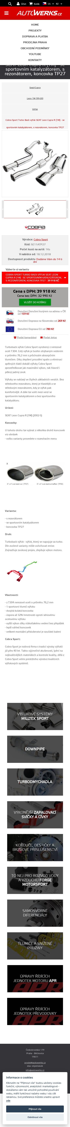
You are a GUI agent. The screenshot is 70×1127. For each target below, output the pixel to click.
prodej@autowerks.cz (35, 1062)
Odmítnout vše (35, 1117)
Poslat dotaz (50, 337)
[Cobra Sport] (35, 230)
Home (35, 24)
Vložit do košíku (35, 302)
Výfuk (35, 109)
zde (8, 1100)
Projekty (35, 30)
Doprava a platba (35, 36)
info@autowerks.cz (35, 1070)
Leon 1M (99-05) (35, 98)
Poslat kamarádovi (26, 337)
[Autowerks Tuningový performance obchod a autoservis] (39, 14)
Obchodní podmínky (35, 48)
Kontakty (35, 60)
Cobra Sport (41, 239)
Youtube (35, 54)
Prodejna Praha (35, 42)
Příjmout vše (35, 1109)
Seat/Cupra (35, 87)
